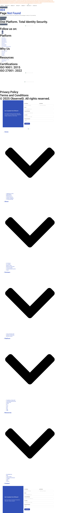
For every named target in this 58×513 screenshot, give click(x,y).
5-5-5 (7, 405)
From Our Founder (9, 267)
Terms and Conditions (14, 95)
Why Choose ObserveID (10, 266)
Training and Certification (10, 477)
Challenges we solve (9, 193)
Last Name (41, 103)
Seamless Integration (10, 198)
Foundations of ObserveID (10, 400)
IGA (7, 408)
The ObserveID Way (9, 199)
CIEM (7, 410)
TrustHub (7, 478)
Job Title (25, 114)
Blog (7, 475)
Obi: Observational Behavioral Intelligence (8, 0)
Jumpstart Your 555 (20, 0)
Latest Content (9, 476)
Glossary (7, 481)
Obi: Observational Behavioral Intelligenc (31, 1)
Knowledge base (9, 474)
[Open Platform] (14, 5)
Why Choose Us (9, 195)
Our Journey (8, 264)
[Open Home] (3, 5)
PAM (7, 409)
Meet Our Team (9, 265)
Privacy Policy (9, 92)
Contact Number (27, 111)
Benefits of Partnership (10, 335)
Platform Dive (8, 402)
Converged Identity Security (11, 401)
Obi (6, 404)
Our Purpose (8, 263)
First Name (26, 103)
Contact (7, 483)
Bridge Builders (9, 194)
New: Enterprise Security (29, 0)
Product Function (27, 118)
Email (25, 107)
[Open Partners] (19, 5)
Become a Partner (9, 336)
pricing (7, 403)
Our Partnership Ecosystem (11, 268)
